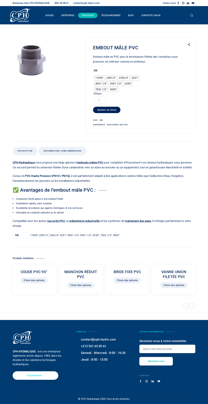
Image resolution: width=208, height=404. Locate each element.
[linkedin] (188, 3)
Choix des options (34, 280)
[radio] (99, 78)
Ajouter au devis (106, 110)
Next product (192, 306)
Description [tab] (25, 151)
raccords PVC (56, 221)
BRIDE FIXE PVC (127, 272)
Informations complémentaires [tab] (62, 151)
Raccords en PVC (117, 125)
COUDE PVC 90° (34, 272)
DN (95, 70)
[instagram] (183, 3)
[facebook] (178, 3)
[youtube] (192, 3)
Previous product (186, 306)
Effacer (98, 93)
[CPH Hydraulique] (20, 15)
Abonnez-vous (156, 361)
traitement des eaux (138, 221)
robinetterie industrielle (84, 221)
